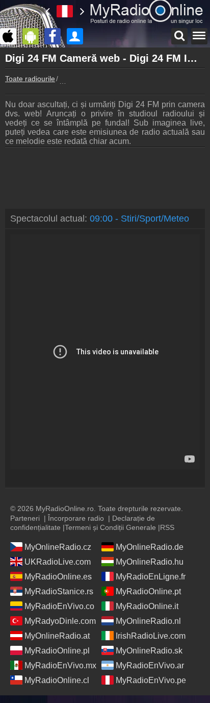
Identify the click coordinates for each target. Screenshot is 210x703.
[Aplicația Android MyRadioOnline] (33, 36)
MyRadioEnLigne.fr (151, 576)
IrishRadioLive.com (151, 636)
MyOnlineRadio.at (57, 636)
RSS (167, 527)
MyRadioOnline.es (58, 576)
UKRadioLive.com (57, 561)
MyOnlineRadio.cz (57, 547)
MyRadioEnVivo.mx (60, 665)
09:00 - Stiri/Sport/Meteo (139, 218)
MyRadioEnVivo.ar (150, 665)
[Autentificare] (77, 36)
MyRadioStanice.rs (58, 591)
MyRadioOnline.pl (57, 650)
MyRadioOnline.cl (56, 680)
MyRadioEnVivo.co (59, 606)
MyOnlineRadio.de (149, 547)
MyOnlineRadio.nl (148, 621)
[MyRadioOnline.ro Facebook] (55, 36)
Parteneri (25, 518)
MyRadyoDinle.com (60, 621)
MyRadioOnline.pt (148, 591)
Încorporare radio (76, 518)
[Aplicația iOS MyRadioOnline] (10, 36)
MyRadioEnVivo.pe (151, 680)
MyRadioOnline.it (147, 606)
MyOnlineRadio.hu (149, 561)
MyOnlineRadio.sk (149, 650)
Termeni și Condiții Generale (110, 527)
